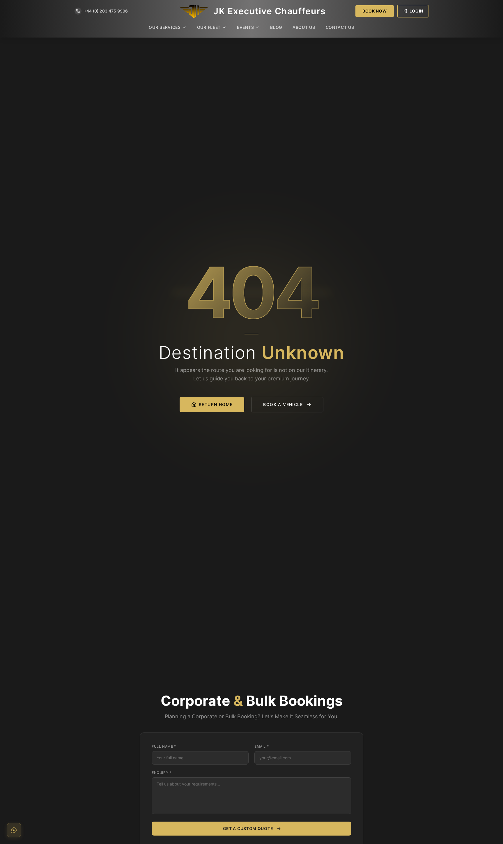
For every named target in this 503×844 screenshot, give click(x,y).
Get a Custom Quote (248, 828)
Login (417, 10)
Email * (261, 746)
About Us (304, 27)
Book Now (374, 10)
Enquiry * (161, 772)
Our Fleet (209, 27)
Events (245, 27)
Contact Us (340, 27)
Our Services (164, 27)
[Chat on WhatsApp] (14, 830)
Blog (276, 27)
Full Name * (164, 746)
